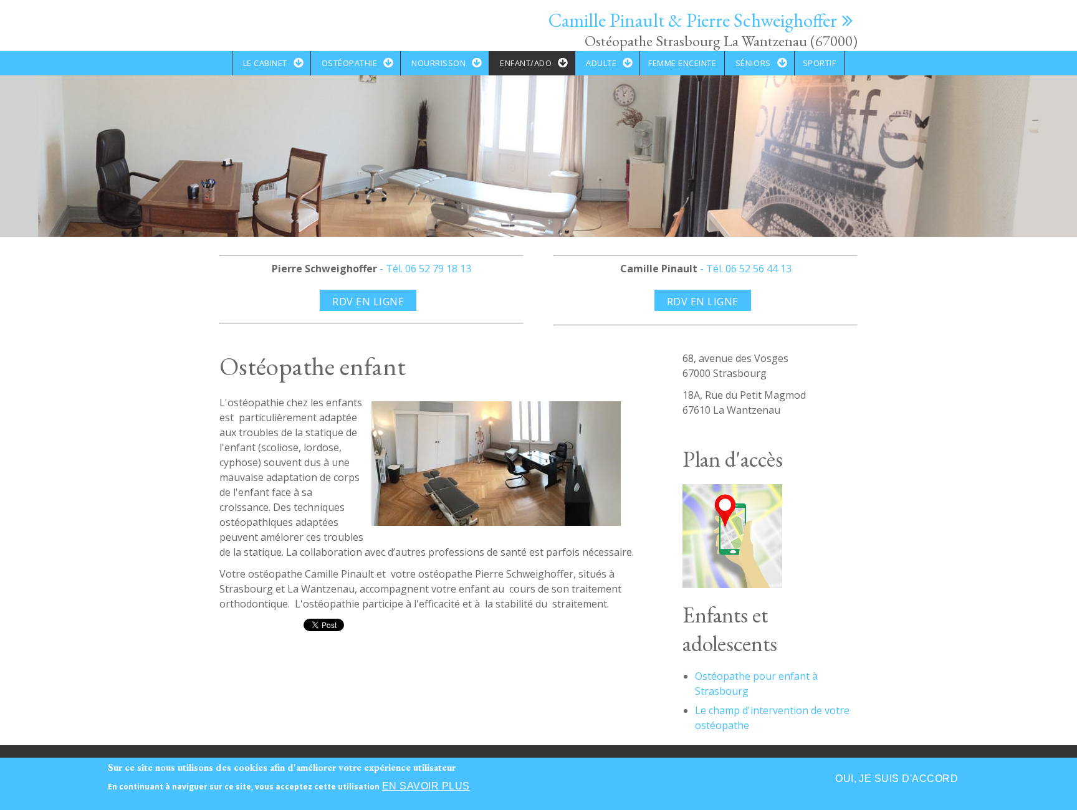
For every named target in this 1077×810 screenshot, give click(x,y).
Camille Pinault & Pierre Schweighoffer (692, 19)
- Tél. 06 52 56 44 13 (744, 268)
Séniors (753, 63)
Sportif (819, 63)
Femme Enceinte (682, 63)
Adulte (601, 63)
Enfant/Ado (526, 63)
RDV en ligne (368, 301)
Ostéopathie (350, 63)
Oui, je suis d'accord (896, 778)
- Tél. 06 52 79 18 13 (424, 268)
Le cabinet (265, 63)
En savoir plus (426, 786)
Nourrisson (438, 63)
